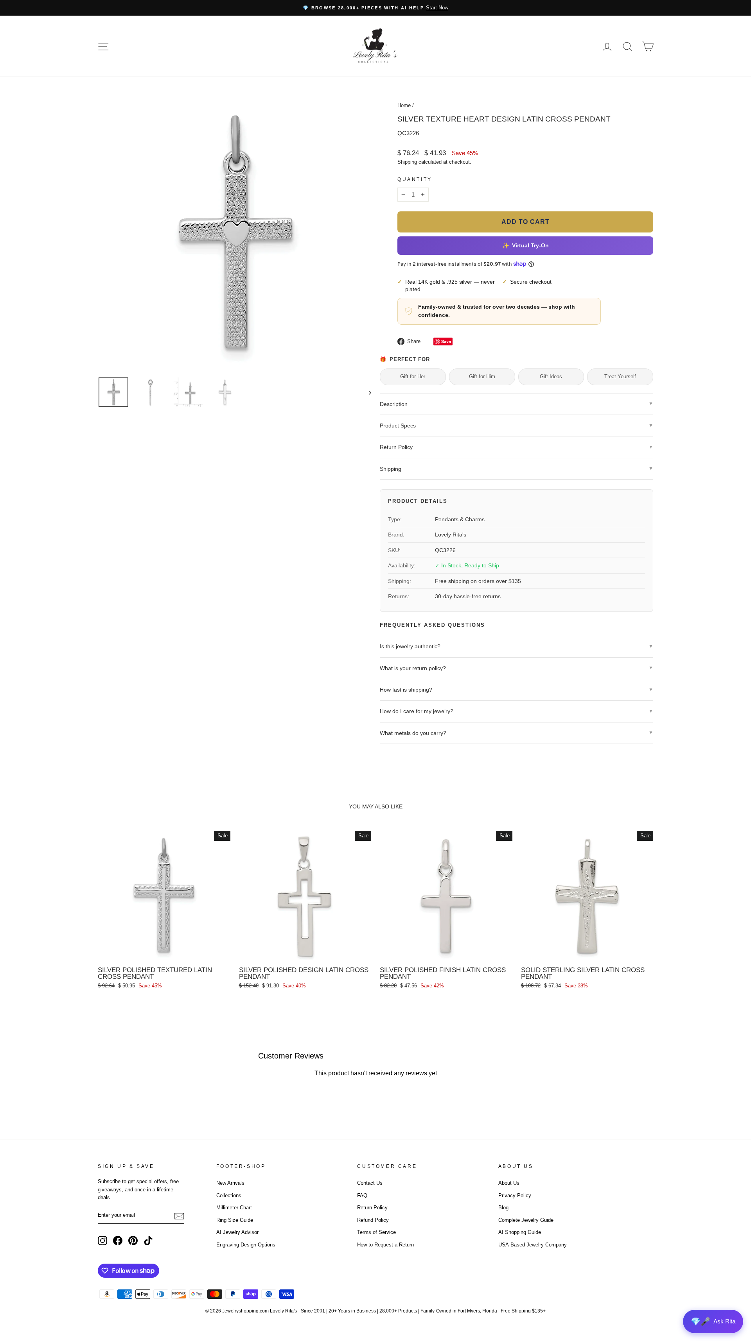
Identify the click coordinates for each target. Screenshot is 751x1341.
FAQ (362, 1195)
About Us (508, 1183)
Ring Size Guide (234, 1220)
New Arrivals (230, 1183)
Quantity (414, 179)
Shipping (407, 162)
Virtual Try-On (525, 245)
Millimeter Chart (234, 1207)
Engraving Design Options (245, 1245)
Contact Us (370, 1183)
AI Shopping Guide (519, 1232)
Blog (503, 1207)
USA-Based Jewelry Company (532, 1245)
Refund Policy (373, 1220)
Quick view (163, 954)
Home (404, 105)
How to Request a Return (385, 1245)
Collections (228, 1195)
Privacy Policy (514, 1195)
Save (446, 341)
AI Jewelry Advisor (237, 1232)
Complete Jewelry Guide (525, 1220)
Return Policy (372, 1207)
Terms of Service (376, 1232)
